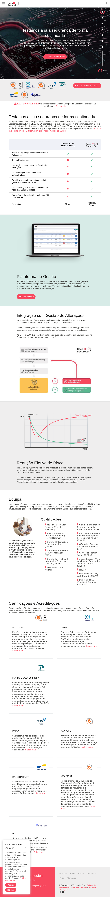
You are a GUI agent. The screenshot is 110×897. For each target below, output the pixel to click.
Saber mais (61, 106)
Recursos (91, 873)
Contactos (71, 878)
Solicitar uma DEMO (55, 57)
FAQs (61, 878)
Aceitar (11, 885)
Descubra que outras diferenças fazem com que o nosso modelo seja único (55, 129)
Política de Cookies (79, 887)
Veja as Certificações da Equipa (88, 85)
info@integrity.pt (39, 885)
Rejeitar (10, 890)
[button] (22, 197)
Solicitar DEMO (26, 297)
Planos (81, 873)
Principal (63, 873)
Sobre (72, 873)
